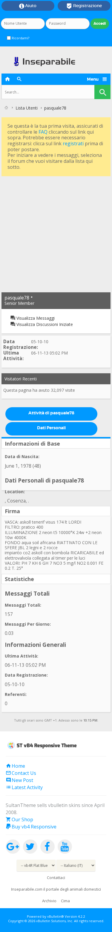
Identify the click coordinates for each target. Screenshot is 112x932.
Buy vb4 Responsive (31, 826)
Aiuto (27, 6)
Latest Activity (24, 787)
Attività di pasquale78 (51, 413)
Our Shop (19, 819)
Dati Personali (51, 427)
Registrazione (84, 6)
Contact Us (21, 773)
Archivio (49, 900)
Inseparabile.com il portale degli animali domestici (56, 889)
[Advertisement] (56, 233)
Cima (65, 900)
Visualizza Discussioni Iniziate (44, 324)
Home (15, 766)
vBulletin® (55, 916)
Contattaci (56, 877)
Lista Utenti (27, 108)
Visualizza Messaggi (35, 318)
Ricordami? (20, 38)
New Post (19, 780)
